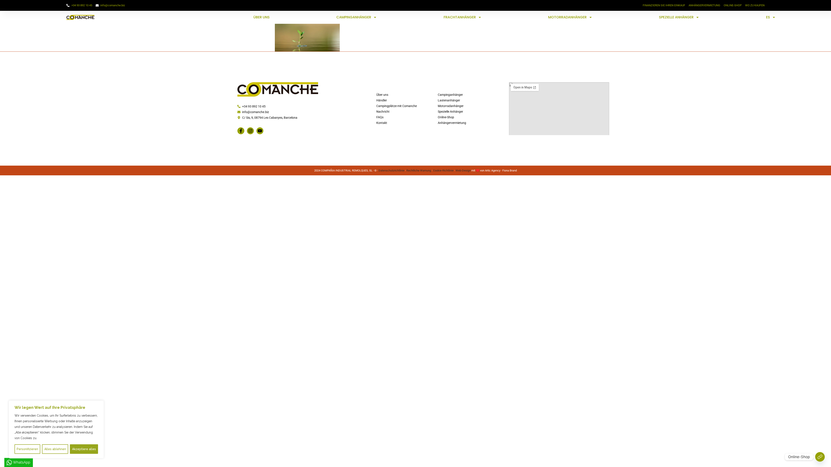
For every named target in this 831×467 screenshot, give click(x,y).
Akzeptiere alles (84, 449)
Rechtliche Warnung (418, 170)
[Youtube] (259, 130)
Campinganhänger (353, 17)
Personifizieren (27, 449)
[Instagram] (250, 130)
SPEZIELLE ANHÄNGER (676, 17)
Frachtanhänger (460, 17)
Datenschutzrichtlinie (391, 170)
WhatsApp (21, 462)
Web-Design (463, 170)
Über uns (261, 17)
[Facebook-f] (240, 130)
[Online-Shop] (820, 457)
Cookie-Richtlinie (443, 170)
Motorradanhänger (567, 17)
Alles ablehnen (55, 449)
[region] (56, 429)
